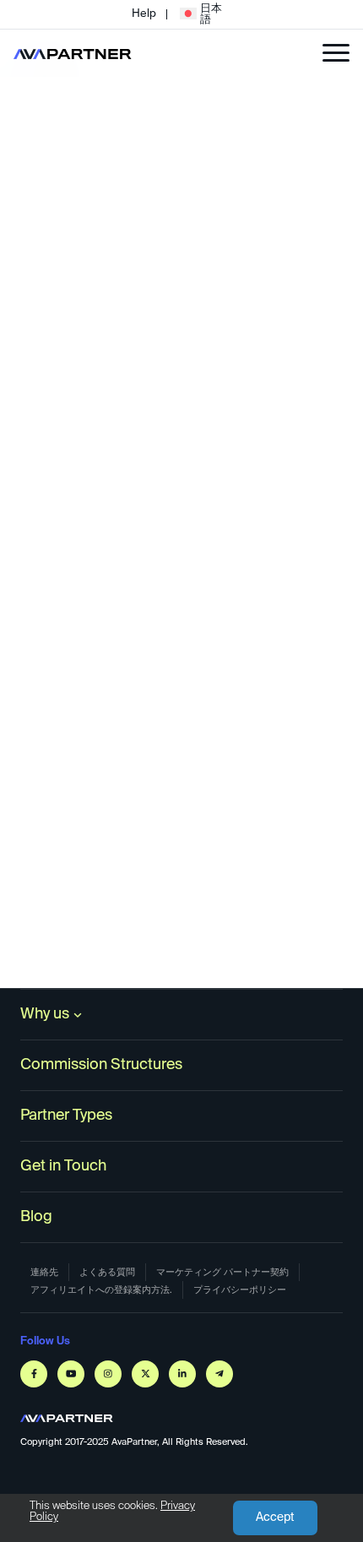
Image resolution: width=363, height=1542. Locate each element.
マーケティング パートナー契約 (222, 1272)
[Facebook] (33, 1373)
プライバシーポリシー (239, 1290)
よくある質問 (107, 1272)
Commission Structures (101, 1064)
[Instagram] (108, 1373)
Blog (36, 1216)
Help (144, 13)
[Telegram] (219, 1373)
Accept (275, 1517)
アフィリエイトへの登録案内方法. (101, 1290)
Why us (44, 1014)
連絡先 (44, 1272)
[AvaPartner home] (73, 53)
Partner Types (66, 1115)
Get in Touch (63, 1166)
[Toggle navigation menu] (335, 53)
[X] (145, 1373)
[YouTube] (70, 1373)
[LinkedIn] (182, 1373)
